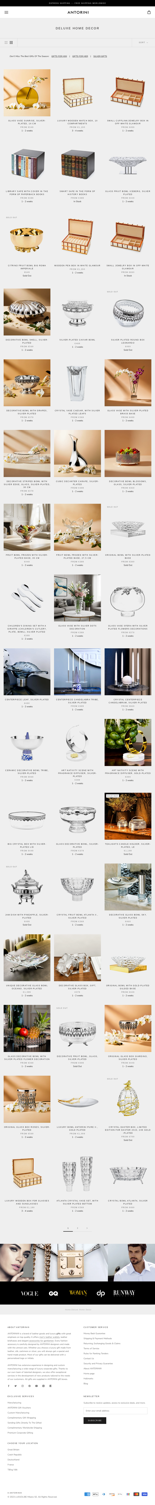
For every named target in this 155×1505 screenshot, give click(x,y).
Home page (89, 1373)
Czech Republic (15, 1454)
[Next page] (87, 1228)
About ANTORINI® (93, 1368)
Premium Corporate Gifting (20, 1432)
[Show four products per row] (11, 42)
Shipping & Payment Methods (98, 1338)
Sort (142, 42)
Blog (86, 1383)
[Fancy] (50, 1385)
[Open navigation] (6, 12)
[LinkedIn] (43, 1385)
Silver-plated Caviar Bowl (77, 340)
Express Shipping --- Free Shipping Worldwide (77, 3)
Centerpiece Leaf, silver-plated (27, 700)
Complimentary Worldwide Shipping (25, 1427)
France (11, 1464)
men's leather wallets (49, 1337)
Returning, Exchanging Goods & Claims (102, 1343)
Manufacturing (14, 1402)
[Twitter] (16, 1385)
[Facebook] (9, 1385)
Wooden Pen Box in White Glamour (77, 266)
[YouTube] (36, 1385)
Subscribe (95, 1420)
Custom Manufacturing (18, 1412)
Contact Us (89, 1358)
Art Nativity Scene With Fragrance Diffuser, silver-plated (77, 773)
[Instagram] (22, 1385)
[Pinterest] (29, 1385)
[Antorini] (78, 12)
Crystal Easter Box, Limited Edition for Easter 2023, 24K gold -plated (128, 1130)
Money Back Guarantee (94, 1333)
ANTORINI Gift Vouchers (19, 1407)
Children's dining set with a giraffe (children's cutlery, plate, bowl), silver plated (27, 629)
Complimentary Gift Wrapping (22, 1417)
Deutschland (13, 1459)
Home (68, 1309)
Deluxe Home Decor (81, 1309)
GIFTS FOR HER (80, 56)
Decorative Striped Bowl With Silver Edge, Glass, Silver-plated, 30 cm (27, 484)
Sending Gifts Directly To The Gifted (24, 1422)
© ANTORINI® (15, 1493)
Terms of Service (91, 1348)
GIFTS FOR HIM (59, 56)
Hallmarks (88, 1378)
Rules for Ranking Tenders (96, 1353)
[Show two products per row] (6, 42)
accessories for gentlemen (41, 1340)
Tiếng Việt (12, 1469)
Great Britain (13, 1449)
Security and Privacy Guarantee (98, 1363)
